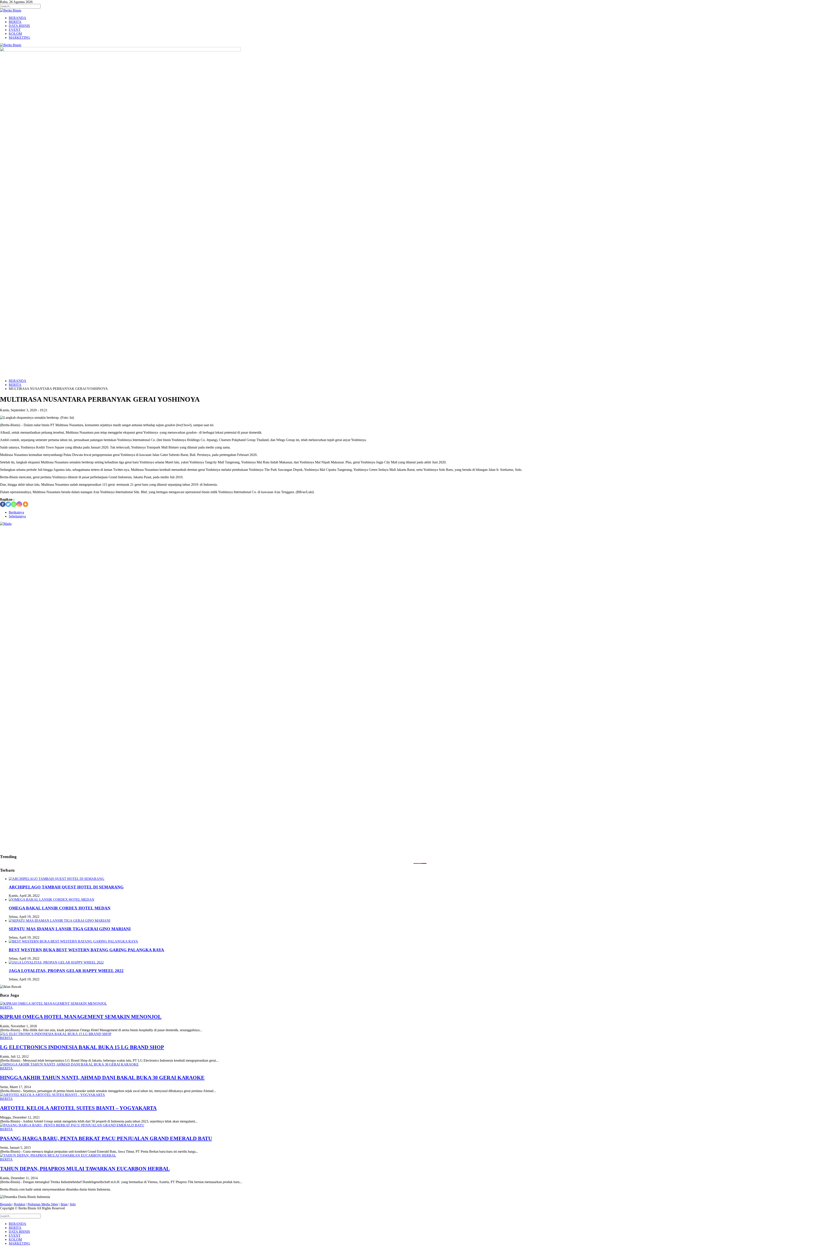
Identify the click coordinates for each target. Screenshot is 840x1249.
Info (73, 1204)
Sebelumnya (17, 516)
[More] (25, 504)
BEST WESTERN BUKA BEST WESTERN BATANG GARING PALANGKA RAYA (86, 950)
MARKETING (19, 37)
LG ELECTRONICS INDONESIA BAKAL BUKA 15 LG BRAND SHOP (82, 1047)
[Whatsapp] (13, 504)
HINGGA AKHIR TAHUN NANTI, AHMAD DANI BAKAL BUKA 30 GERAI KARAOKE (102, 1077)
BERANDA (17, 18)
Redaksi (19, 1204)
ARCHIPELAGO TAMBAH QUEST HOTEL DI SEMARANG (66, 887)
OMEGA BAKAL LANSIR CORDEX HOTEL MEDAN (59, 908)
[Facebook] (2, 504)
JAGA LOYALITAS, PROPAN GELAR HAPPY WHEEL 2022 (66, 970)
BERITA (15, 22)
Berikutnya (16, 512)
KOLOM (15, 33)
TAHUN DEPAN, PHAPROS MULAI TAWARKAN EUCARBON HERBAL (85, 1169)
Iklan (64, 1204)
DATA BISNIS (19, 26)
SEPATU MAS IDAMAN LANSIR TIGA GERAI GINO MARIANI (70, 929)
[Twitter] (8, 504)
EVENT (15, 30)
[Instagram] (19, 504)
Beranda (6, 1204)
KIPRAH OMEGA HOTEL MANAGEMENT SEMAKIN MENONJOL (80, 1017)
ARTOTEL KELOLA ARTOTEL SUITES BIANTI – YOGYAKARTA (78, 1108)
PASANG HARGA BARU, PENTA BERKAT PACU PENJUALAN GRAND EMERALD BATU (106, 1138)
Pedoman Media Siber (43, 1204)
